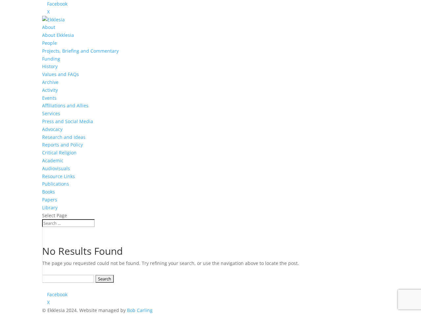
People (49, 43)
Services (51, 113)
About (48, 27)
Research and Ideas (64, 137)
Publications (55, 184)
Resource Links (58, 176)
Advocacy (52, 129)
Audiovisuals (56, 168)
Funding (51, 59)
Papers (49, 199)
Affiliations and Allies (65, 105)
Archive (50, 82)
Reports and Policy (62, 145)
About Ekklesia (58, 35)
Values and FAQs (60, 74)
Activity (50, 90)
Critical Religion (59, 152)
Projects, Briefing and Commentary (80, 51)
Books (48, 192)
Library (50, 207)
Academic (52, 160)
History (50, 66)
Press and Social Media (67, 121)
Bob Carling (140, 310)
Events (49, 98)
